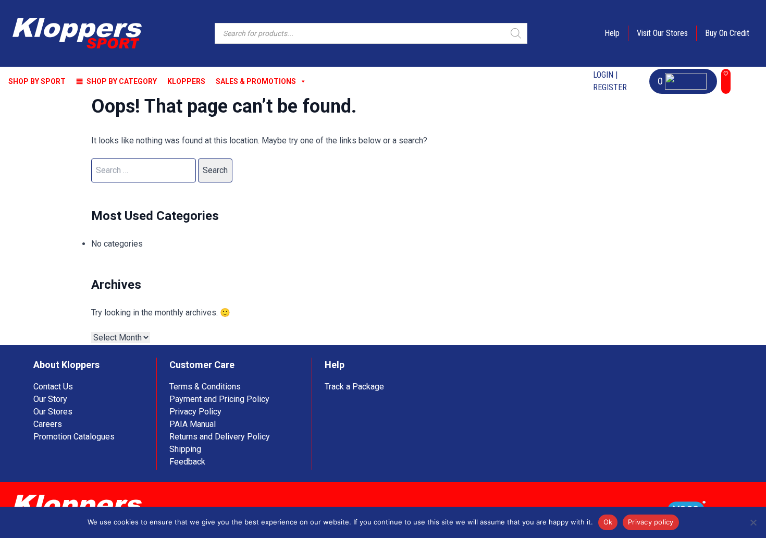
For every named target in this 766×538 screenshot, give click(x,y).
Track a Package (354, 387)
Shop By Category (122, 81)
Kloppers (186, 81)
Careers (47, 424)
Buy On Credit (727, 33)
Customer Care (201, 364)
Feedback (187, 462)
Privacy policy (651, 522)
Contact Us (53, 387)
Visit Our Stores (662, 33)
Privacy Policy (195, 412)
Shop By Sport (37, 81)
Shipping (185, 449)
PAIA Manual (192, 424)
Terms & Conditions (205, 387)
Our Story (50, 399)
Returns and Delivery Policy (219, 437)
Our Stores (52, 412)
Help (612, 33)
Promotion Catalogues (74, 437)
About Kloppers (66, 364)
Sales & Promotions (256, 81)
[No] (753, 522)
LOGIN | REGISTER (610, 81)
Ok (608, 522)
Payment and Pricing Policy (219, 399)
